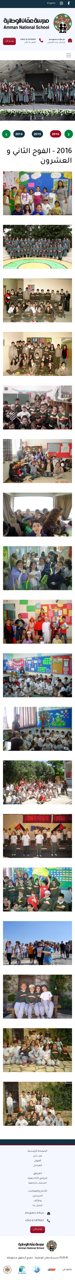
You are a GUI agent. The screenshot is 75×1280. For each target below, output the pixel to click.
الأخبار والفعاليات (37, 1191)
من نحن (37, 1156)
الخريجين (38, 1196)
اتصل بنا (37, 1205)
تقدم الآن (9, 41)
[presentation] (68, 134)
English (51, 3)
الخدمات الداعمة (38, 1183)
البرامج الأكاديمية (37, 1178)
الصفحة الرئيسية (37, 1151)
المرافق (37, 1173)
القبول (37, 1160)
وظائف (38, 1200)
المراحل (37, 1165)
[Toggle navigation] (68, 55)
